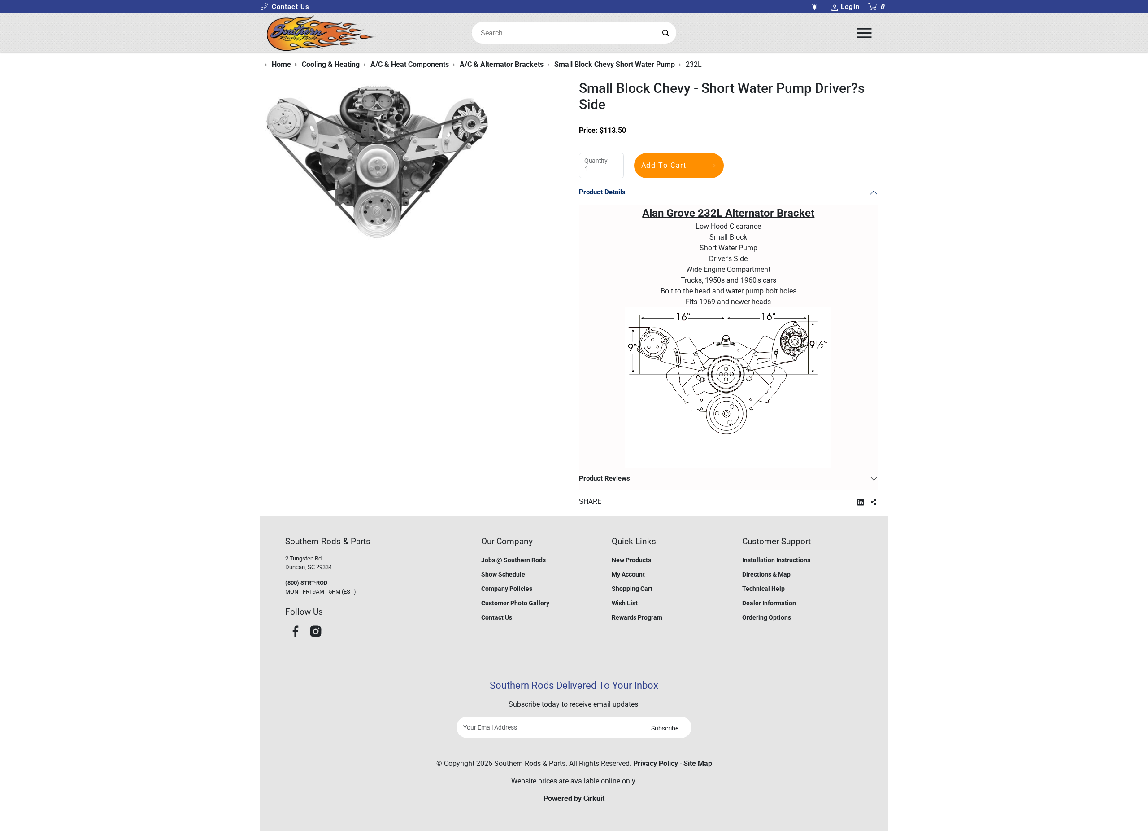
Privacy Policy (655, 763)
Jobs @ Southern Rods (513, 560)
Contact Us (496, 617)
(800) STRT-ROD (306, 582)
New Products (631, 560)
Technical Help (763, 588)
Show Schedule (503, 574)
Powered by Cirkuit (574, 798)
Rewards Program (637, 617)
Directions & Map (766, 574)
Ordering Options (766, 617)
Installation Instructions (776, 560)
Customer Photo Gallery (515, 603)
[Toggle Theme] (816, 7)
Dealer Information (769, 603)
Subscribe (664, 728)
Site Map (697, 763)
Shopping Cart (632, 588)
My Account (628, 574)
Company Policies (506, 588)
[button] (284, 7)
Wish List (625, 603)
